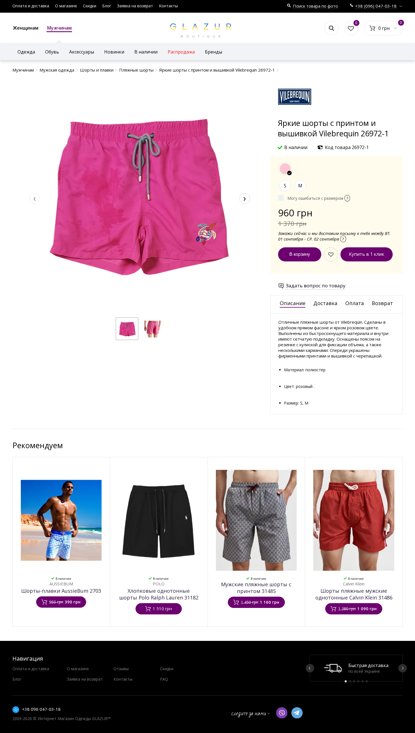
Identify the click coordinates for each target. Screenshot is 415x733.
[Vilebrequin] (295, 115)
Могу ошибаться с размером (317, 198)
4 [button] (358, 681)
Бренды (213, 52)
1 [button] (346, 681)
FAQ (164, 679)
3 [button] (354, 681)
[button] (127, 328)
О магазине (66, 5)
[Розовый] (285, 169)
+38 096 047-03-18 (41, 709)
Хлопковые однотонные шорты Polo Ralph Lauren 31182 (158, 594)
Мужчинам (59, 28)
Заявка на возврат (135, 5)
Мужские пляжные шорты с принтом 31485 (256, 587)
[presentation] (34, 198)
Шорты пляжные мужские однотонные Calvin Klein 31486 (353, 594)
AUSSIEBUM (61, 584)
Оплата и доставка (30, 5)
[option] (356, 668)
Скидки (89, 5)
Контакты (168, 5)
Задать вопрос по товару (316, 285)
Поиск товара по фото (315, 6)
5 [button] (363, 681)
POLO (159, 584)
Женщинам (25, 28)
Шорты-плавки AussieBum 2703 (61, 590)
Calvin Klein (353, 584)
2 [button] (350, 681)
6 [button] (367, 681)
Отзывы (121, 668)
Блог (106, 5)
